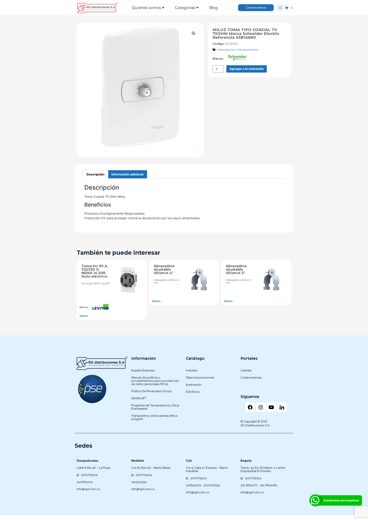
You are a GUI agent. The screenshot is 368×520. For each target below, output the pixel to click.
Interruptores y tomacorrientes (237, 49)
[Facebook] (250, 407)
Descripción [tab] (95, 174)
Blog (213, 7)
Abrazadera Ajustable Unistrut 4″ (164, 269)
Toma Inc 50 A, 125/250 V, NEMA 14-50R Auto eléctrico (94, 271)
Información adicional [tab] (127, 174)
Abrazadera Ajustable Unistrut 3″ (236, 269)
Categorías (185, 7)
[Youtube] (271, 407)
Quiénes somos (146, 7)
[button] (193, 33)
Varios (84, 315)
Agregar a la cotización (246, 69)
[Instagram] (260, 407)
